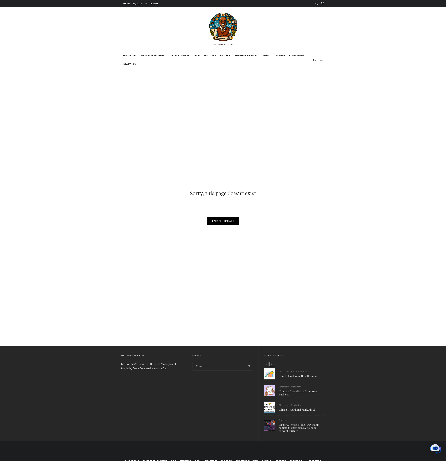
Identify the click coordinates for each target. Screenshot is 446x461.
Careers (280, 55)
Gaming (265, 55)
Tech (196, 55)
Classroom (296, 55)
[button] (435, 449)
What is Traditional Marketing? (297, 409)
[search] (249, 366)
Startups (129, 64)
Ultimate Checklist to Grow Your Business (298, 393)
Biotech (225, 55)
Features (210, 55)
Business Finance (246, 55)
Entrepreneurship (153, 55)
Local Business (179, 55)
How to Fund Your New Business (298, 376)
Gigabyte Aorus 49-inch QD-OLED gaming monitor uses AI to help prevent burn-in (299, 427)
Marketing (130, 55)
